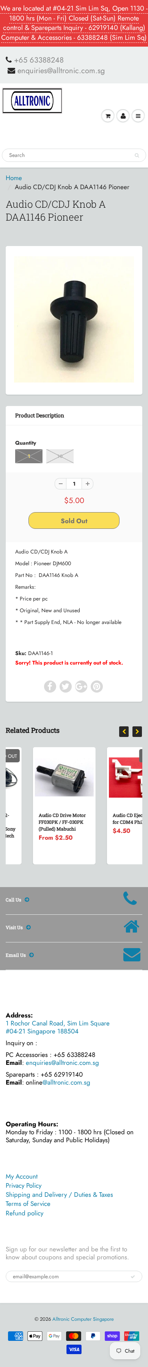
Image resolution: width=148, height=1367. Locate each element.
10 (60, 456)
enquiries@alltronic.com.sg (61, 71)
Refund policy (24, 1213)
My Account (22, 1176)
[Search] (136, 155)
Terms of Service (28, 1203)
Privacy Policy (23, 1185)
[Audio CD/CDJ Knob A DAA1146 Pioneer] (74, 319)
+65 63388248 (39, 60)
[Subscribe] (132, 1277)
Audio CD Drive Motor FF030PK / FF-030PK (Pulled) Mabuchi (39, 822)
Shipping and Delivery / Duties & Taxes (59, 1194)
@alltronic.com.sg (66, 1082)
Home (14, 177)
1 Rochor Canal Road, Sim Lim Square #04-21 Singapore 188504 (58, 1027)
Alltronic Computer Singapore (83, 1319)
